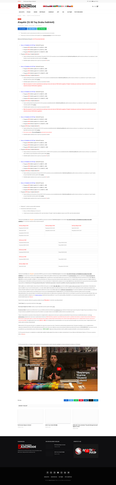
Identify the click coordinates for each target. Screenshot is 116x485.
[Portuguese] (68, 6)
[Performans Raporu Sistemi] (30, 416)
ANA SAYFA (21, 12)
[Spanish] (72, 6)
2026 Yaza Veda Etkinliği (51, 425)
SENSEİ (35, 12)
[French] (53, 6)
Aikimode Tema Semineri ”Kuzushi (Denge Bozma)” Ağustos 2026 (85, 425)
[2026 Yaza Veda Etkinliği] (58, 416)
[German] (57, 6)
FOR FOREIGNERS (78, 12)
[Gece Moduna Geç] (95, 6)
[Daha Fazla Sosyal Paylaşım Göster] (48, 28)
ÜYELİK (28, 12)
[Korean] (65, 6)
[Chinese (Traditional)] (50, 6)
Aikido (19, 19)
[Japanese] (63, 6)
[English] (46, 6)
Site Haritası (68, 476)
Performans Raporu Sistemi (29, 1)
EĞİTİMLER (42, 12)
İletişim (61, 476)
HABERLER (51, 12)
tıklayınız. (31, 296)
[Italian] (61, 6)
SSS (63, 12)
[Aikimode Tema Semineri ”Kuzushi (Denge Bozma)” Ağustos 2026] (85, 416)
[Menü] (97, 6)
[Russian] (70, 6)
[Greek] (59, 6)
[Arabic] (55, 6)
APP (58, 12)
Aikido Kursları (52, 480)
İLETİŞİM (69, 12)
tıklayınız (23, 334)
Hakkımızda (54, 476)
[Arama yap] (93, 6)
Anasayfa (46, 476)
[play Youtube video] (59, 369)
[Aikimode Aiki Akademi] (27, 6)
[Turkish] (44, 6)
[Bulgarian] (48, 6)
